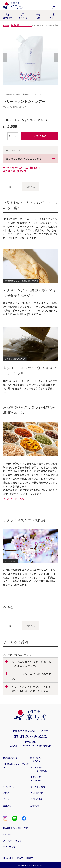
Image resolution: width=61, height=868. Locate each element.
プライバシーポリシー (13, 840)
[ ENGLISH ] (8, 857)
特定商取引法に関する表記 (15, 828)
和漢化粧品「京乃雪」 (35, 759)
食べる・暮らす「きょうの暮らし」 (39, 769)
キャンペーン (9, 786)
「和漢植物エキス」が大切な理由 (16, 766)
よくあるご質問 (37, 786)
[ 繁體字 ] (30, 857)
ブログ (6, 799)
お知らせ (7, 792)
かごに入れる (39, 136)
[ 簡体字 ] (20, 857)
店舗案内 (34, 805)
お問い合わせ (36, 799)
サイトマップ (9, 846)
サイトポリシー (10, 834)
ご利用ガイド (36, 792)
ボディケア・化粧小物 (35, 779)
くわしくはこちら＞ (13, 499)
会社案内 (7, 805)
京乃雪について (10, 757)
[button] (30, 664)
